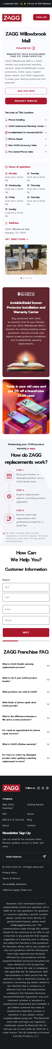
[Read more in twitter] (43, 788)
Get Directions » (16, 239)
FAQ (4, 814)
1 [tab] (21, 278)
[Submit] (44, 856)
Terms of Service (11, 878)
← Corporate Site (9, 3)
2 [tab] (23, 278)
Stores (30, 814)
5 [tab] (31, 278)
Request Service (26, 101)
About (5, 825)
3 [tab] (26, 278)
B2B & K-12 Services (13, 819)
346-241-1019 (26, 91)
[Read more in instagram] (47, 788)
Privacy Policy (9, 872)
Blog (29, 819)
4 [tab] (28, 278)
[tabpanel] (26, 260)
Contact (31, 825)
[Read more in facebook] (33, 48)
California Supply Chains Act (17, 890)
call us (41, 17)
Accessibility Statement (14, 884)
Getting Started (35, 804)
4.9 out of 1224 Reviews (39, 3)
